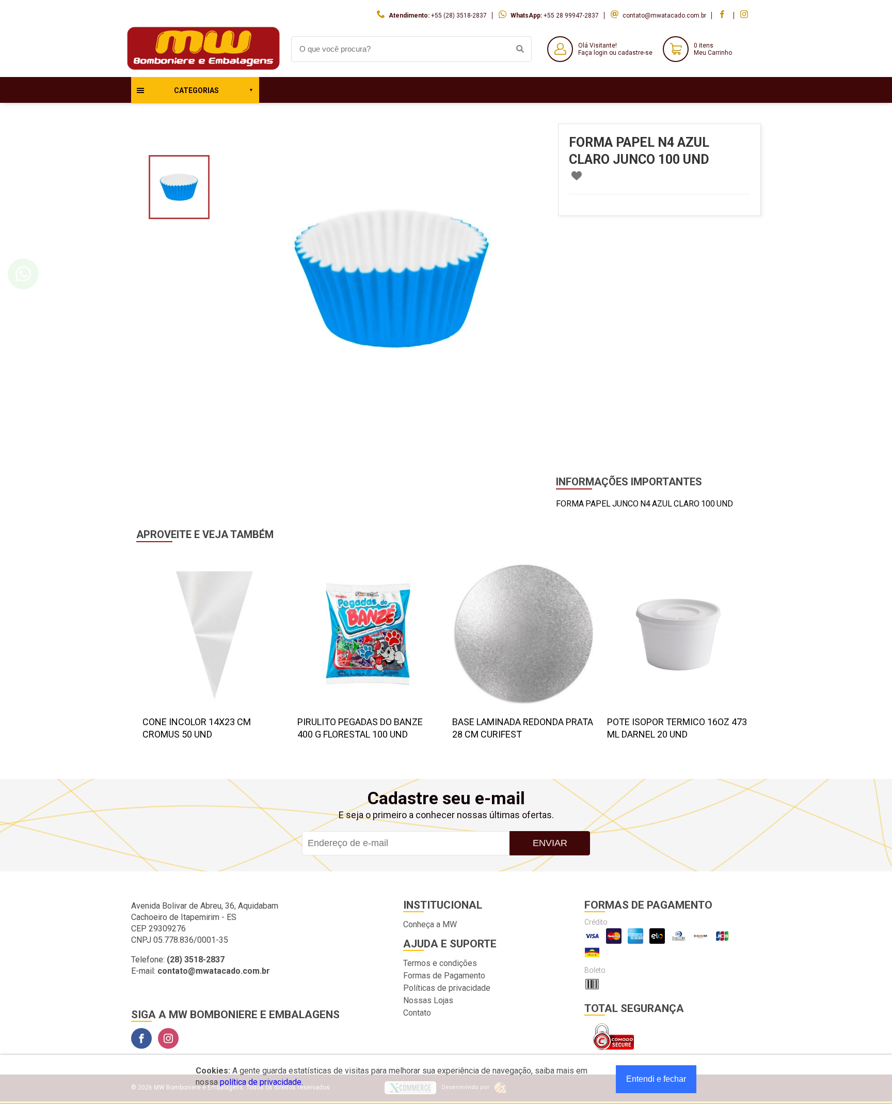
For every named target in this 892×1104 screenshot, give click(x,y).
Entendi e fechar (656, 1079)
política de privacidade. (261, 1082)
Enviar (550, 843)
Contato (417, 1013)
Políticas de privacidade (446, 988)
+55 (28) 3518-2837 (459, 15)
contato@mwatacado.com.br (664, 15)
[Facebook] (141, 1038)
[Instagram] (168, 1038)
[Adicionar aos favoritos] (576, 175)
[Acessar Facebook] (723, 15)
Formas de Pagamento (444, 975)
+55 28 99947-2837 (571, 15)
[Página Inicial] (203, 69)
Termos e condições (440, 963)
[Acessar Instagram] (745, 15)
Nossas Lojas (428, 1000)
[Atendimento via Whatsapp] (23, 273)
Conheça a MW (430, 924)
